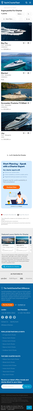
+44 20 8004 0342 (8, 313)
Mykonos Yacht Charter (9, 347)
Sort (29, 19)
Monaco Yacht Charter (9, 338)
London (3, 310)
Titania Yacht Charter (8, 371)
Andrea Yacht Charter (9, 368)
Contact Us (4, 322)
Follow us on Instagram (10, 317)
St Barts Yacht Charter (9, 341)
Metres (20, 14)
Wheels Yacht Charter (9, 362)
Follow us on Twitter (6, 317)
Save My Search (24, 214)
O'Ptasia (5, 245)
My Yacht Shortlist (9, 214)
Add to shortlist (30, 24)
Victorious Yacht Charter (9, 365)
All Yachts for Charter (12, 266)
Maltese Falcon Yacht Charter (11, 359)
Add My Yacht (14, 322)
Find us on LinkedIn (14, 317)
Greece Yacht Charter (9, 344)
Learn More (10, 409)
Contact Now (11, 187)
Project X (20, 245)
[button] (29, 32)
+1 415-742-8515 (24, 313)
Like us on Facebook (2, 317)
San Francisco (22, 310)
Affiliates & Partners (7, 325)
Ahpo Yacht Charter (8, 374)
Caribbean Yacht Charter (10, 350)
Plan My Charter (7, 305)
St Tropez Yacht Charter (9, 335)
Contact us (21, 305)
